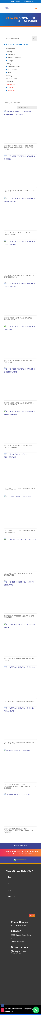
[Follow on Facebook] (2, 1005)
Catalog (12, 18)
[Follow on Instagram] (2, 1010)
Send (32, 915)
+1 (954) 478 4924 (14, 2)
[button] (36, 1010)
